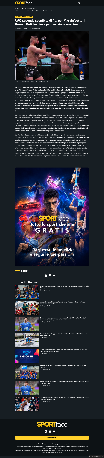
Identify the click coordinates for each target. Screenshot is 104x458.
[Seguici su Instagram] (50, 275)
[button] (79, 3)
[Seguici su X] (58, 275)
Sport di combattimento (24, 16)
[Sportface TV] (52, 217)
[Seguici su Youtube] (54, 275)
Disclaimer (45, 444)
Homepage (55, 444)
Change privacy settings (96, 456)
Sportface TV (52, 438)
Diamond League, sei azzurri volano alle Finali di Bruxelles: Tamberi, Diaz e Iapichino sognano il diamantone (63, 319)
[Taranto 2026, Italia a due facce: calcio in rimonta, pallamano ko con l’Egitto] (27, 372)
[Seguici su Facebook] (46, 275)
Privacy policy (66, 444)
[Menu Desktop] (87, 3)
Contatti (36, 444)
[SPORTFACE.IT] (23, 3)
